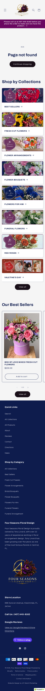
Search (8, 414)
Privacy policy (32, 671)
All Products (10, 425)
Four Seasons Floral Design (21, 668)
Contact (8, 442)
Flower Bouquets (14, 180)
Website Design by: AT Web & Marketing (22, 683)
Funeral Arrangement (14, 514)
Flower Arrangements (17, 155)
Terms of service (17, 675)
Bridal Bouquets (11, 491)
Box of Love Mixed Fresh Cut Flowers (21, 363)
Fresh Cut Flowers (15, 131)
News (7, 453)
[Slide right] (28, 387)
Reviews (8, 436)
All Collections (11, 419)
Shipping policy (30, 675)
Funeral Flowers (14, 229)
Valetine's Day (12, 277)
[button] (5, 10)
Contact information (23, 678)
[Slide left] (17, 387)
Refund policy (20, 671)
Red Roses (10, 253)
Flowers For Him (14, 204)
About (7, 430)
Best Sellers (12, 107)
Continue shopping (22, 64)
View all (22, 287)
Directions (9, 447)
